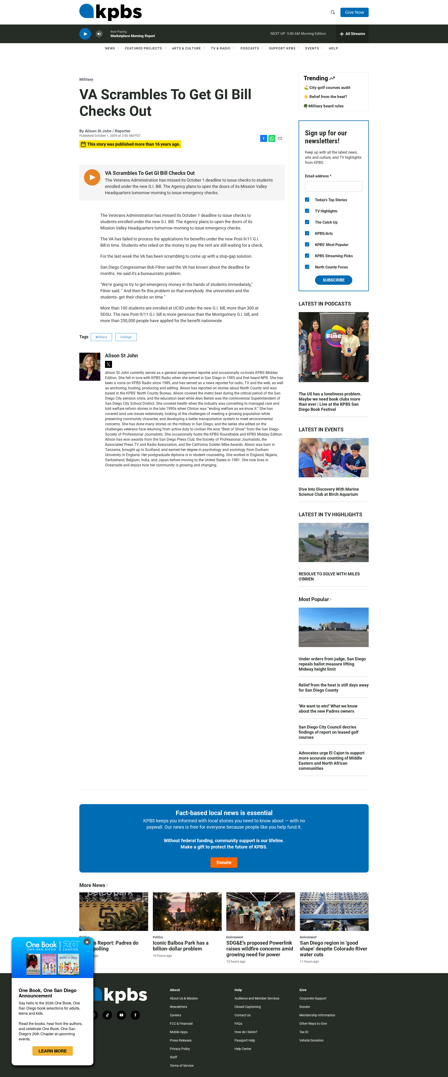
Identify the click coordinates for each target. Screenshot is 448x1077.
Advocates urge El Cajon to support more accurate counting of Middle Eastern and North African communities (331, 760)
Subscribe (334, 280)
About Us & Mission (184, 998)
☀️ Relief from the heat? (325, 96)
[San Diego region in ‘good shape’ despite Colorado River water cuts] (334, 911)
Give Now (354, 12)
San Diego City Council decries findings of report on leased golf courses (328, 732)
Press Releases (181, 1040)
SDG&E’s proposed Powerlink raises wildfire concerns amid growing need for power (259, 948)
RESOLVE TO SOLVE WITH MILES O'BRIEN (329, 576)
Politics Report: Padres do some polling (108, 946)
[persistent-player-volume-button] (99, 34)
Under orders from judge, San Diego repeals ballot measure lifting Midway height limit (332, 664)
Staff (173, 1057)
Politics (158, 937)
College (126, 337)
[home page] (110, 12)
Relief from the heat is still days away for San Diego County (334, 688)
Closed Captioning (247, 1007)
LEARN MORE (52, 1051)
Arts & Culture (186, 48)
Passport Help (244, 1040)
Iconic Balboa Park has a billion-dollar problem (181, 946)
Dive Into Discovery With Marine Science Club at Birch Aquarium (329, 492)
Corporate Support (312, 998)
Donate (224, 862)
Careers (175, 1015)
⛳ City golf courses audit (327, 87)
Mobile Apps (179, 1032)
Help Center (242, 1049)
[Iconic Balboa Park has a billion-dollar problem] (187, 911)
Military (86, 79)
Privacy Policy (180, 1049)
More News (92, 885)
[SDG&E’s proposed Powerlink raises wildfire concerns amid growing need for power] (260, 911)
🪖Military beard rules (324, 106)
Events (312, 48)
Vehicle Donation (311, 1040)
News (110, 48)
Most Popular (314, 599)
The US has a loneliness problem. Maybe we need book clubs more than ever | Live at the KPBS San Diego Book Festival (330, 401)
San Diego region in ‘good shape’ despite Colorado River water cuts (333, 948)
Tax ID (303, 1032)
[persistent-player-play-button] (85, 34)
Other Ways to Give (313, 1023)
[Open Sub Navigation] (118, 48)
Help (333, 48)
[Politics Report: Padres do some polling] (113, 911)
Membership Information (317, 1015)
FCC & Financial (181, 1023)
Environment (234, 937)
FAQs (238, 1023)
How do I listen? (245, 1032)
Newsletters (178, 1007)
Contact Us (242, 1015)
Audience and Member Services (256, 998)
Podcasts (250, 48)
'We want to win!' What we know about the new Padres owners (328, 709)
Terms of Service (181, 1065)
